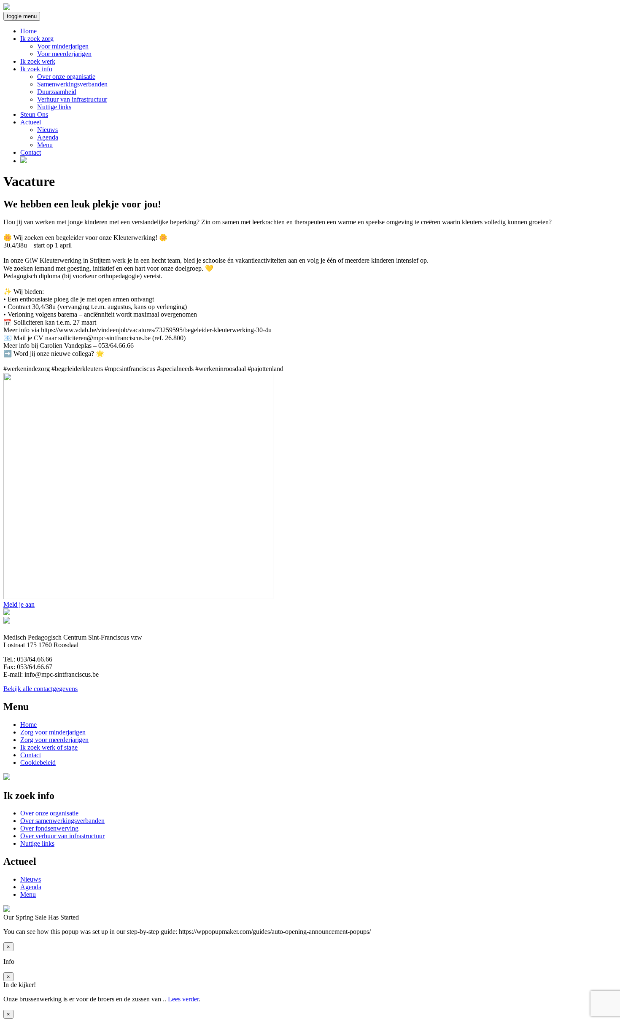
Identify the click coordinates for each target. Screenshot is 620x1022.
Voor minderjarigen (63, 46)
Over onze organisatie (66, 76)
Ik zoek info (36, 69)
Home (28, 31)
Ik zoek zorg (37, 38)
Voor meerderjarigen (64, 53)
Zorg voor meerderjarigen (54, 739)
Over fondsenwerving (49, 828)
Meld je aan (19, 604)
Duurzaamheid (56, 91)
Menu (45, 144)
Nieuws (47, 129)
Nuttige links (54, 106)
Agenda (47, 137)
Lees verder (183, 999)
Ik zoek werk (37, 61)
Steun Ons (34, 114)
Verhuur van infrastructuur (72, 99)
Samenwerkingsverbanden (72, 84)
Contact (30, 152)
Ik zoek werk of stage (49, 747)
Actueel (30, 122)
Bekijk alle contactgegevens (40, 688)
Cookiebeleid (38, 762)
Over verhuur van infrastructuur (62, 835)
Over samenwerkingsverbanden (62, 820)
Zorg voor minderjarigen (53, 732)
